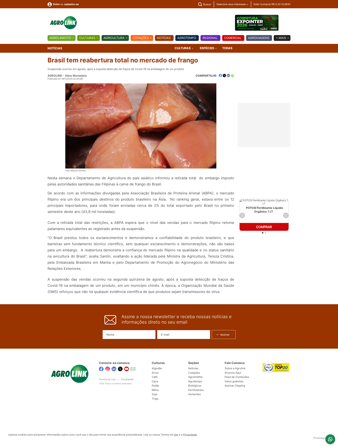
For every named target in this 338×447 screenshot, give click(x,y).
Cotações (141, 38)
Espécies (207, 48)
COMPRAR (264, 227)
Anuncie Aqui (233, 372)
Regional (210, 38)
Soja (154, 394)
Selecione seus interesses (231, 4)
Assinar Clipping (235, 385)
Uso (176, 434)
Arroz (155, 372)
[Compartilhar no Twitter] (224, 75)
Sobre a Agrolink (235, 368)
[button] (242, 215)
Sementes (194, 394)
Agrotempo (186, 38)
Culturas (87, 38)
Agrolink (55, 75)
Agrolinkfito (60, 38)
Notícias (164, 38)
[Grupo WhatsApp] (330, 439)
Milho (155, 390)
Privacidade (127, 379)
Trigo (155, 398)
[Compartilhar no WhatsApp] (232, 75)
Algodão (157, 368)
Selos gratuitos (234, 381)
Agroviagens (258, 38)
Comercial (233, 38)
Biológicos (194, 385)
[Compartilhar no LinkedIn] (228, 75)
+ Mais (281, 38)
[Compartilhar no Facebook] (220, 75)
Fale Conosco (235, 363)
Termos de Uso (107, 379)
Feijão (155, 385)
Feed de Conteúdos (237, 377)
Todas (227, 48)
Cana (155, 381)
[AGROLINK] (63, 23)
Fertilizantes (196, 390)
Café (155, 377)
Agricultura (114, 38)
